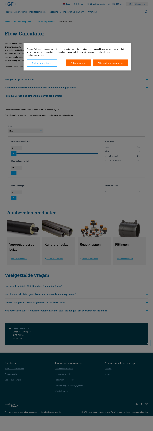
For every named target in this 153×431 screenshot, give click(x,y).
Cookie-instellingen (42, 63)
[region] (77, 56)
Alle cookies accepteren (110, 63)
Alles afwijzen (78, 63)
